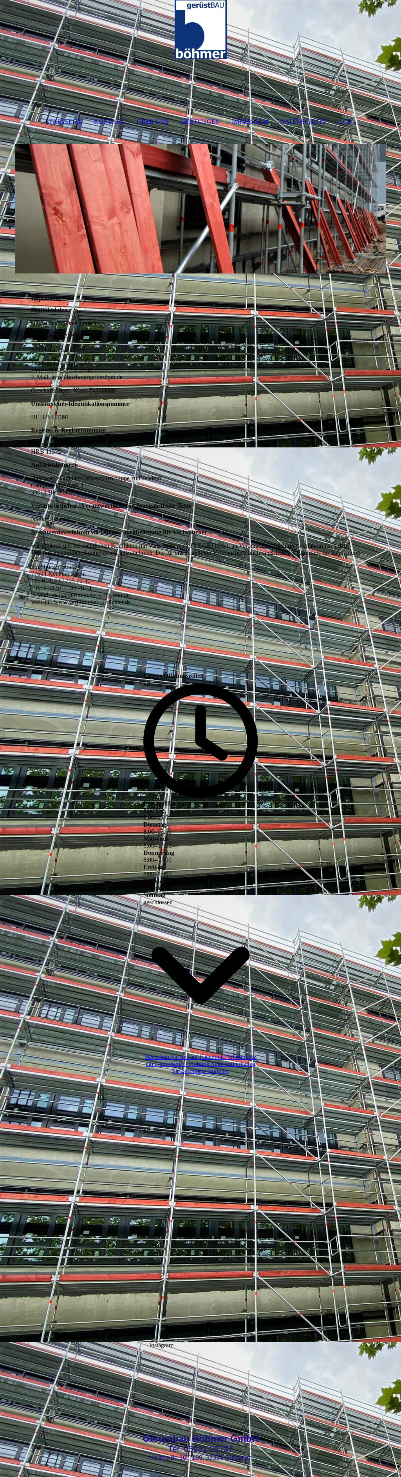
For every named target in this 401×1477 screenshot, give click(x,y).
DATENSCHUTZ (303, 121)
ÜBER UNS (152, 121)
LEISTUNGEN (200, 121)
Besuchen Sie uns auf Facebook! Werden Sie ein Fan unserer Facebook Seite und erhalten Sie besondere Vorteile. (200, 1063)
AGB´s (347, 121)
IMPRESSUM (250, 121)
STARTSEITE (63, 121)
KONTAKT (109, 121)
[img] (200, 29)
